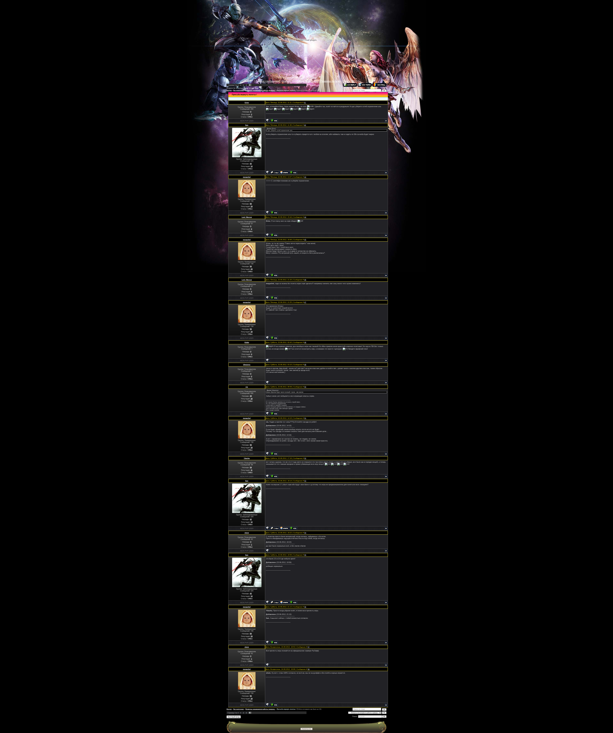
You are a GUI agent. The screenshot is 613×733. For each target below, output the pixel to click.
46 (305, 280)
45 (305, 239)
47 (305, 302)
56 (305, 607)
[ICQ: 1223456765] (274, 476)
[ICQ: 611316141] (274, 120)
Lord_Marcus (247, 217)
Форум (229, 90)
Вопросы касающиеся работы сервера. (260, 90)
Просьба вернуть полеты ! (286, 90)
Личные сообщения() (267, 81)
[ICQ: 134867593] (274, 235)
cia (247, 387)
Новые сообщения (293, 81)
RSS (355, 81)
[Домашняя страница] (284, 172)
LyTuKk (251, 88)
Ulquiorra (246, 364)
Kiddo (247, 342)
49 (305, 364)
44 (305, 217)
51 (305, 418)
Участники (312, 81)
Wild (256, 88)
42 (305, 125)
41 (305, 102)
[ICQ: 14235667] (274, 413)
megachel (247, 177)
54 (305, 533)
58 (309, 669)
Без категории (238, 90)
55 (305, 555)
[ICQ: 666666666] (274, 212)
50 (305, 387)
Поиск (346, 81)
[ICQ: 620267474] (293, 172)
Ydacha (247, 458)
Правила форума (330, 81)
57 (309, 647)
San (246, 125)
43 (305, 177)
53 (305, 481)
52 (305, 458)
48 (305, 342)
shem (247, 533)
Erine (247, 102)
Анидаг (245, 88)
